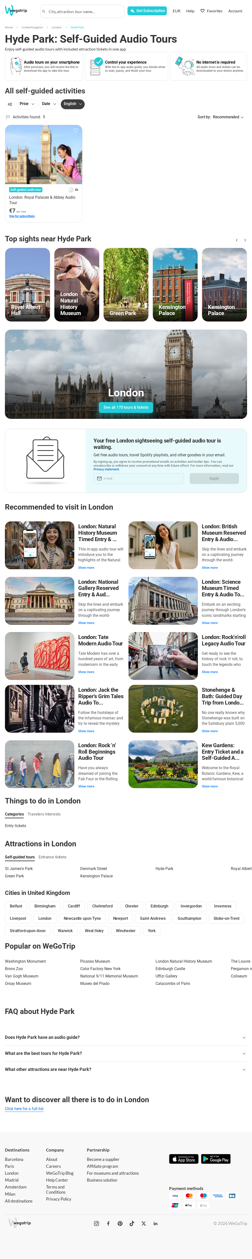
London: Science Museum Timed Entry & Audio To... (223, 588)
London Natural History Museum (184, 961)
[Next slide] (244, 240)
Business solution (102, 1180)
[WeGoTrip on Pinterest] (120, 1223)
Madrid (12, 1180)
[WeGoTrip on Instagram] (96, 1223)
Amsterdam (16, 1186)
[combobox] (84, 11)
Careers (53, 1166)
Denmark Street (93, 868)
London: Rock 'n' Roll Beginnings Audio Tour (97, 751)
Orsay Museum (18, 983)
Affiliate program (102, 1166)
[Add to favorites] (76, 130)
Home (9, 27)
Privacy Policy (58, 1199)
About (51, 1159)
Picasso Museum (95, 961)
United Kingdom (32, 27)
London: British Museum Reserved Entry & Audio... (224, 532)
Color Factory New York (100, 968)
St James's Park (19, 868)
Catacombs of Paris (173, 983)
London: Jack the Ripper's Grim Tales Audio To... (101, 696)
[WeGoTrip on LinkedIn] (155, 1223)
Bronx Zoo (14, 968)
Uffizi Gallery (166, 976)
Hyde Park (77, 27)
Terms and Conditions (55, 1189)
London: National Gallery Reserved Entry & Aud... (98, 588)
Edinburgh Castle (170, 968)
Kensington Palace (96, 876)
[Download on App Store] (184, 1159)
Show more (86, 567)
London (57, 27)
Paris (9, 1166)
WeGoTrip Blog (60, 1173)
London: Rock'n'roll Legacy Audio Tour (224, 640)
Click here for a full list (24, 1108)
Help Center (57, 1180)
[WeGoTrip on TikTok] (132, 1223)
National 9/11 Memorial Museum (109, 976)
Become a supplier (103, 1159)
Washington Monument (25, 961)
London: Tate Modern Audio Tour (100, 640)
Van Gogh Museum (21, 976)
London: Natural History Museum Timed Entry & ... (97, 532)
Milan (10, 1194)
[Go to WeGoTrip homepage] (19, 10)
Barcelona (14, 1159)
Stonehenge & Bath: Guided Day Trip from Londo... (223, 696)
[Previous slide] (236, 240)
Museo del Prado (95, 983)
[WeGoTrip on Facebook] (108, 1223)
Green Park (14, 876)
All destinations (18, 1201)
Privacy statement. (107, 469)
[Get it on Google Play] (216, 1159)
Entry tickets (15, 825)
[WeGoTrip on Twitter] (144, 1223)
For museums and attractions (113, 1173)
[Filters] (10, 104)
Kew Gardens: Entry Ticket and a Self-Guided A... (223, 751)
